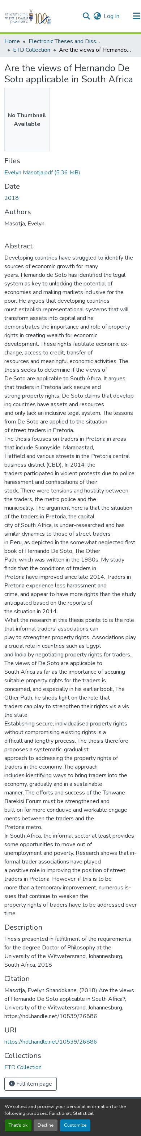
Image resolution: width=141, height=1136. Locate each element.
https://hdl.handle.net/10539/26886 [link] (50, 1042)
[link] (70, 172)
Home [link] (12, 41)
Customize (75, 1125)
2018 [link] (11, 198)
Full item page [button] (33, 1084)
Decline (46, 1125)
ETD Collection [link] (31, 50)
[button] (40, 16)
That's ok (18, 1125)
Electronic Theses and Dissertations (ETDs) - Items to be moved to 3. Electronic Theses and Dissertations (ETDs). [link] (65, 41)
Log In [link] (111, 16)
